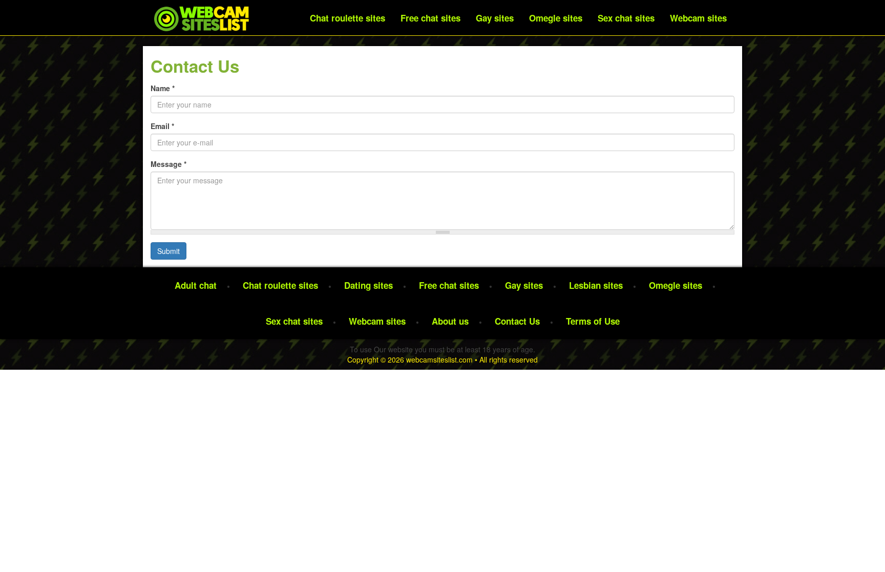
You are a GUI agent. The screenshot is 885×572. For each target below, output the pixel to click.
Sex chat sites (626, 18)
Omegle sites (555, 18)
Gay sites (495, 18)
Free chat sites (430, 18)
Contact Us (517, 321)
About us (450, 321)
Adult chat (196, 285)
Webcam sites (698, 18)
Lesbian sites (596, 285)
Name (163, 88)
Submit (168, 251)
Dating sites (368, 285)
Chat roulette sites (347, 18)
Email (162, 126)
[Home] (201, 18)
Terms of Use (593, 321)
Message (168, 164)
